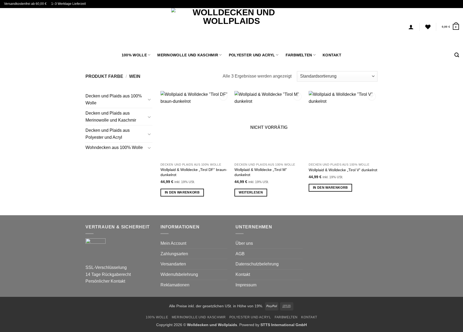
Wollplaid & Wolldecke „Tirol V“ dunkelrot (343, 170)
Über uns (244, 243)
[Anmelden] (411, 27)
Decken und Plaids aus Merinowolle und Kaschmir (110, 116)
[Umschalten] (149, 99)
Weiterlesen (251, 192)
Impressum (246, 285)
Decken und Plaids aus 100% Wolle (113, 99)
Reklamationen (174, 285)
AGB (240, 253)
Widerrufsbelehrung (179, 274)
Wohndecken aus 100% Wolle (114, 147)
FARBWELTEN (299, 55)
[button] (450, 26)
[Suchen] (456, 55)
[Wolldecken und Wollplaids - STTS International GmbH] (231, 27)
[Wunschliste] (428, 27)
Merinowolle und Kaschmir (187, 55)
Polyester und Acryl (252, 55)
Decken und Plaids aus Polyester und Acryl (107, 134)
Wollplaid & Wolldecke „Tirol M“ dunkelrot (260, 172)
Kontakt (332, 55)
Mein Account (173, 243)
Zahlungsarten (174, 253)
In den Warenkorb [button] (182, 192)
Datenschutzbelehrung (257, 264)
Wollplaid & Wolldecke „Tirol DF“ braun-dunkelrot (193, 172)
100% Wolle (134, 55)
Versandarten (173, 264)
